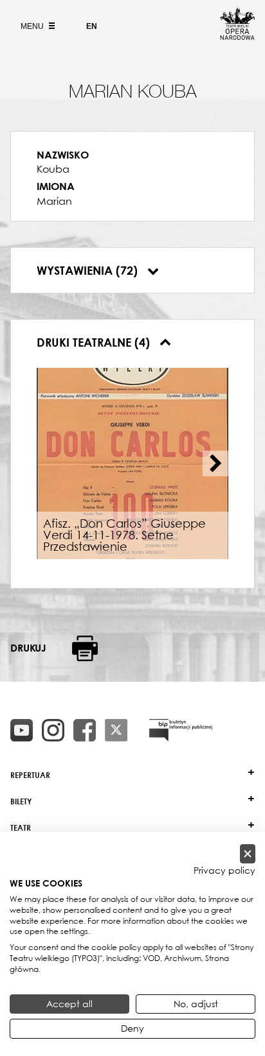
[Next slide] (215, 463)
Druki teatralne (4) (95, 342)
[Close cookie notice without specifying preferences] (247, 854)
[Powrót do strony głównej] (237, 36)
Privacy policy (224, 870)
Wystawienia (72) (89, 270)
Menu (33, 26)
